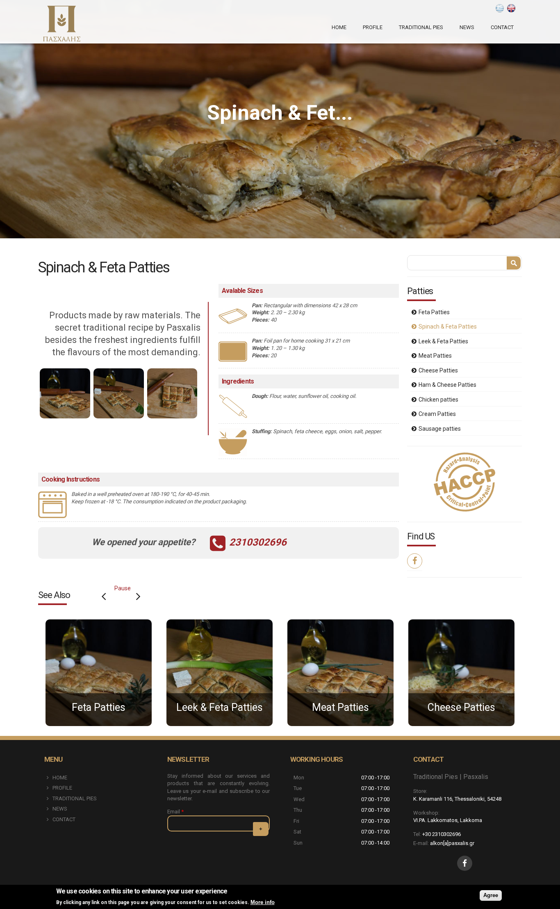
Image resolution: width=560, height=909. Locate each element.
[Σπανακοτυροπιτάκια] (500, 8)
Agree (490, 895)
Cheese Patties (438, 370)
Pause (122, 588)
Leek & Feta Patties (443, 341)
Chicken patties (438, 399)
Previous (104, 596)
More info (262, 902)
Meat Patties (435, 355)
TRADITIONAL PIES (421, 27)
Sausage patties (440, 428)
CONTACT (502, 27)
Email (175, 812)
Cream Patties (437, 414)
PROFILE (372, 27)
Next (138, 596)
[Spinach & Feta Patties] (511, 8)
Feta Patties (434, 312)
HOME (339, 27)
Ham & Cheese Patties (447, 384)
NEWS (467, 27)
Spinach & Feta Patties (448, 326)
